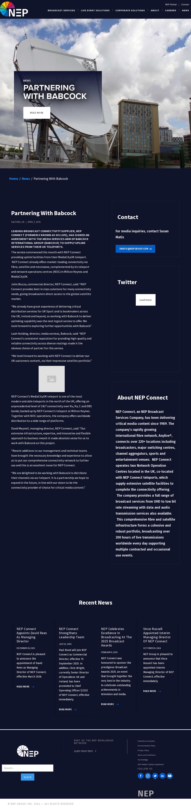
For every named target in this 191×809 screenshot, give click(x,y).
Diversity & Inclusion (146, 741)
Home (13, 178)
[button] (61, 10)
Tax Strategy (143, 760)
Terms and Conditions (147, 755)
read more (23, 686)
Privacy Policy (143, 750)
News (26, 178)
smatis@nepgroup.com (133, 248)
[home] (14, 8)
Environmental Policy (146, 746)
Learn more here (83, 751)
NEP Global (171, 5)
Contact (185, 5)
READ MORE (37, 112)
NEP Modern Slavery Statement (151, 764)
